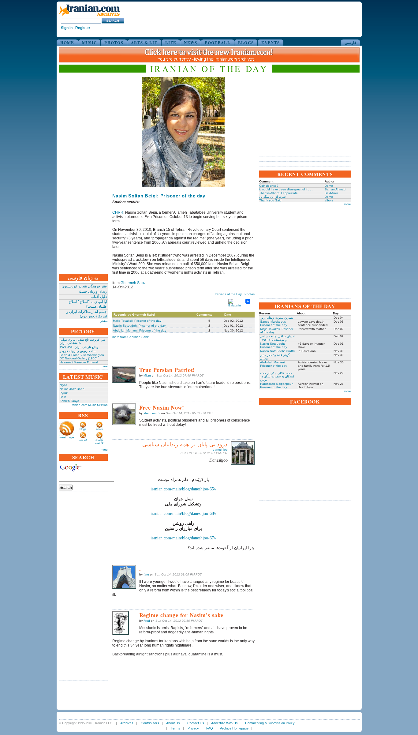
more (104, 366)
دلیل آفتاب (99, 296)
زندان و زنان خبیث (93, 291)
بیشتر (104, 321)
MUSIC (89, 42)
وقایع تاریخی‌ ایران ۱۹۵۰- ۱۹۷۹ (79, 347)
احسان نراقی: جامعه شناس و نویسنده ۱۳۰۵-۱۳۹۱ (277, 338)
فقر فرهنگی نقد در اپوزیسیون (84, 286)
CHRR (117, 212)
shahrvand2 (152, 413)
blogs (83, 429)
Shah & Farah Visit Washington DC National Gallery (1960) (82, 356)
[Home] (89, 16)
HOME (67, 42)
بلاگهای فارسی (99, 441)
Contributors (150, 723)
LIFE (170, 42)
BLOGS (246, 42)
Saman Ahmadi (335, 189)
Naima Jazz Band (72, 389)
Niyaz (63, 385)
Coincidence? (268, 185)
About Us (173, 723)
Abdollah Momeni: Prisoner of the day (139, 330)
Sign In (67, 28)
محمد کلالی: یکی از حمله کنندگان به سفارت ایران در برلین (277, 376)
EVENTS (270, 42)
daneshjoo (220, 449)
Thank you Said (270, 200)
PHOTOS (113, 42)
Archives (126, 723)
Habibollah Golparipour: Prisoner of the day (276, 385)
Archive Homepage (234, 728)
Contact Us (195, 723)
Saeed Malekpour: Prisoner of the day (273, 323)
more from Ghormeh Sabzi (130, 337)
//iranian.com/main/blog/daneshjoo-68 (183, 513)
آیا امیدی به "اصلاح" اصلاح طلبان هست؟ (88, 304)
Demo (329, 185)
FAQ (209, 728)
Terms (175, 728)
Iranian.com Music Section (89, 405)
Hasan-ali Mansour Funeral (79, 362)
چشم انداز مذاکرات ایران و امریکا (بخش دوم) (86, 313)
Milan (147, 375)
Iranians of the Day (228, 294)
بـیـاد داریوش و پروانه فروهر (78, 351)
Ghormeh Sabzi (134, 283)
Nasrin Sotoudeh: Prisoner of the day (139, 325)
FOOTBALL (217, 42)
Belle (63, 397)
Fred (147, 620)
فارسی (350, 42)
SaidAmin (331, 193)
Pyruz (64, 393)
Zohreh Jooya (69, 401)
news (99, 429)
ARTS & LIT (144, 42)
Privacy (193, 728)
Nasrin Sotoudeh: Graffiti (277, 351)
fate (146, 574)
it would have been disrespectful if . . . (286, 189)
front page (66, 437)
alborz (329, 200)
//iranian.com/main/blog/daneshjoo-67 (183, 538)
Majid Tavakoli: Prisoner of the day (137, 320)
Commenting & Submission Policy (270, 723)
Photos (249, 294)
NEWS (190, 42)
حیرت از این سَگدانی (272, 196)
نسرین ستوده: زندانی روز (276, 317)
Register (82, 28)
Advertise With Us (224, 723)
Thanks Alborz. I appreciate (278, 193)
